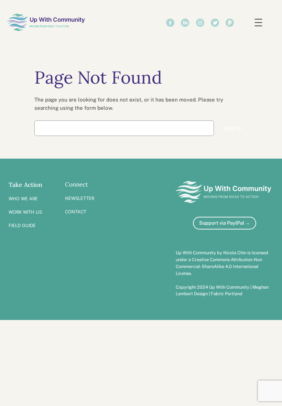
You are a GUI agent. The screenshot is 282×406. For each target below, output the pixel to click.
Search (232, 128)
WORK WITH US (25, 212)
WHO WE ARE (23, 198)
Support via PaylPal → (224, 223)
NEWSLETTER (79, 198)
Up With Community (57, 19)
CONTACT (75, 211)
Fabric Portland (226, 293)
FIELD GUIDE (22, 225)
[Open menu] (258, 22)
